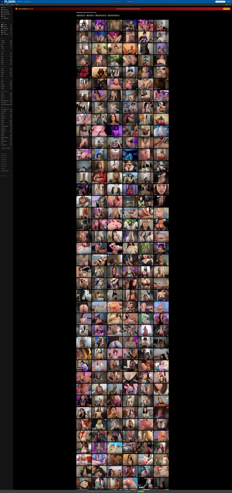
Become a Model (4, 164)
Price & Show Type (101, 15)
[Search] (126, 1)
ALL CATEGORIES (7, 148)
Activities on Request (113, 15)
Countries (90, 15)
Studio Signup (3, 166)
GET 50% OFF (226, 8)
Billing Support (3, 155)
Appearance (81, 15)
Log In (228, 1)
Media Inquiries (4, 159)
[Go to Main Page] (10, 1)
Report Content (4, 157)
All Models (3, 168)
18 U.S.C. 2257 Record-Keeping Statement (5, 171)
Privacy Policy (3, 161)
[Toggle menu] (2, 1)
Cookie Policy (128, 491)
